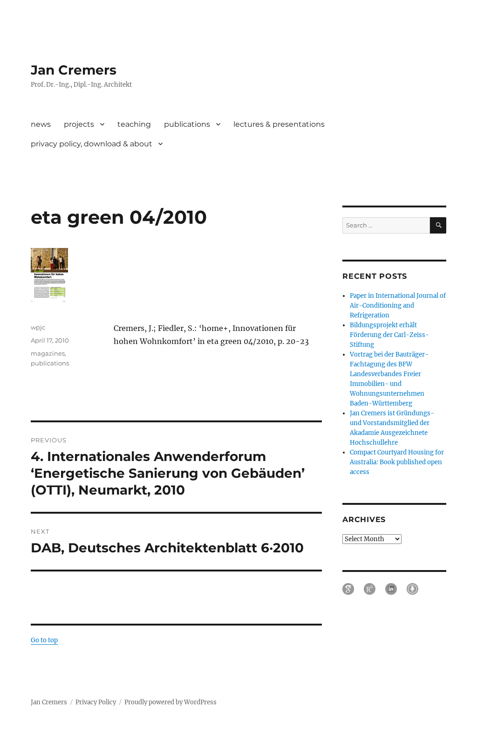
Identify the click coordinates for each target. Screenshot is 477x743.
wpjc (38, 327)
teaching (134, 124)
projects (79, 124)
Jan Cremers (73, 70)
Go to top (44, 640)
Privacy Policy (95, 702)
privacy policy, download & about (91, 143)
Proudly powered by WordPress (170, 702)
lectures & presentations (279, 124)
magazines (48, 353)
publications (187, 124)
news (41, 124)
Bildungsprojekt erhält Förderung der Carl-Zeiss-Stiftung (389, 335)
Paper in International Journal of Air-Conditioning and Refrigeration (398, 305)
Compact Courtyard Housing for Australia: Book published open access (397, 462)
